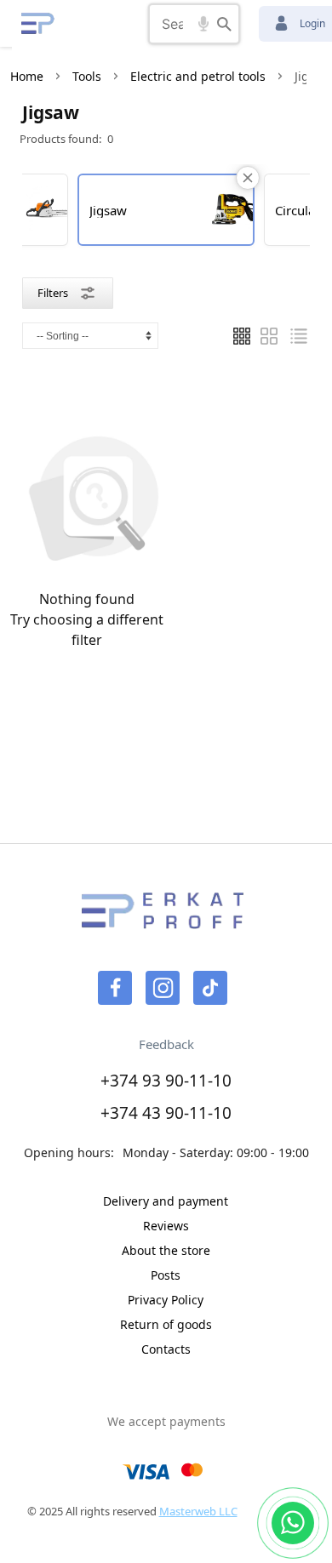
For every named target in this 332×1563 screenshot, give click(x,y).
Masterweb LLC (198, 1511)
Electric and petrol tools (198, 76)
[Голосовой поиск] (203, 24)
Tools (86, 76)
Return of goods (166, 1324)
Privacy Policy (165, 1300)
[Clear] (248, 178)
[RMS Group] (163, 921)
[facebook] (115, 988)
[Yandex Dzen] (210, 988)
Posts (165, 1275)
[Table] (269, 336)
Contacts (166, 1349)
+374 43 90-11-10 (166, 1113)
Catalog (89, 23)
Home (26, 76)
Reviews (166, 1226)
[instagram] (163, 988)
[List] (241, 336)
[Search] (224, 24)
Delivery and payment (165, 1201)
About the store (166, 1250)
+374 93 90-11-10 (166, 1081)
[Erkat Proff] (38, 23)
